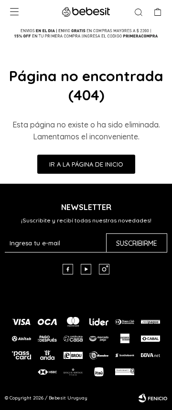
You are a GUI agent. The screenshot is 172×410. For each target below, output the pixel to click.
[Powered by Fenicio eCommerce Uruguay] (153, 398)
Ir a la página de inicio (86, 164)
